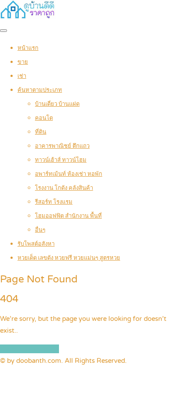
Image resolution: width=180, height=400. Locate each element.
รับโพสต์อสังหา (36, 243)
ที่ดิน (40, 132)
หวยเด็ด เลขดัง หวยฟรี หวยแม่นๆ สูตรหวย (68, 257)
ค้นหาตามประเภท (39, 90)
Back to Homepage (29, 349)
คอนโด (44, 118)
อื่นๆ (40, 229)
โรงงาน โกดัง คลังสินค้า (64, 187)
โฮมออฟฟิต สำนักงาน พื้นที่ (68, 215)
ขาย (22, 62)
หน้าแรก (27, 48)
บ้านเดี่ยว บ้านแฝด (57, 104)
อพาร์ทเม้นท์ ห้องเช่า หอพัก (68, 173)
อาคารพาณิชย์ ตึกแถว (62, 146)
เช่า (21, 76)
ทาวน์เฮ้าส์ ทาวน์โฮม (61, 160)
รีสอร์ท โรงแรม (54, 201)
